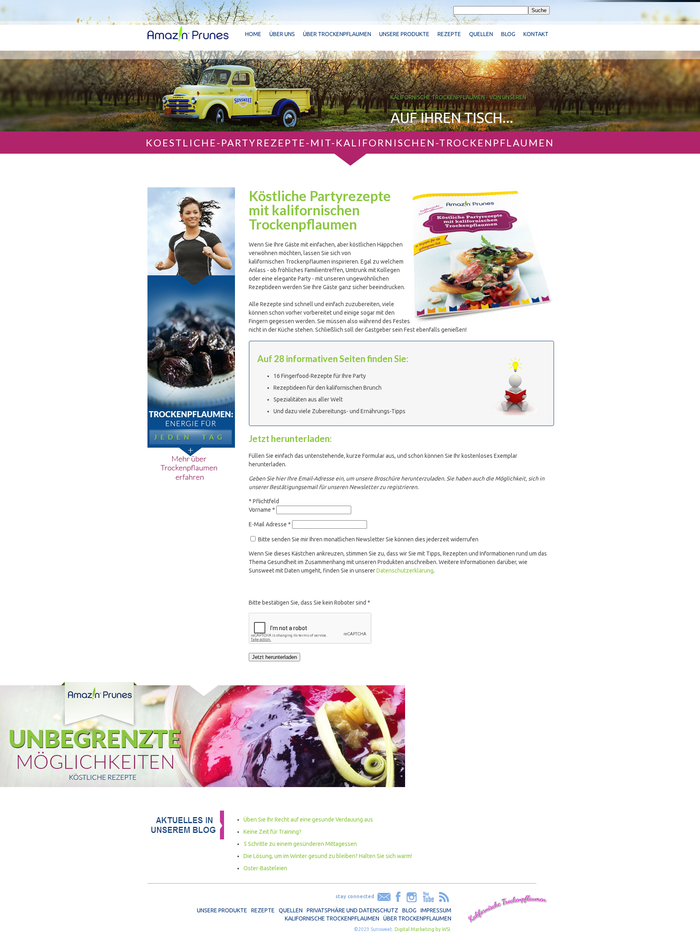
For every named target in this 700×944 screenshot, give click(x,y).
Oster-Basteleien (265, 868)
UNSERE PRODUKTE (222, 910)
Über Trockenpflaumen (337, 34)
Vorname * (262, 509)
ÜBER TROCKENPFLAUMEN (417, 918)
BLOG (409, 910)
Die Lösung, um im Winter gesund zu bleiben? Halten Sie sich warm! (327, 856)
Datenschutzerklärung (404, 570)
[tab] (401, 383)
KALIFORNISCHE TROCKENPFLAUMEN (332, 918)
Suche (538, 10)
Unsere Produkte (404, 34)
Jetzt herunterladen (274, 657)
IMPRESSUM (435, 910)
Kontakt (535, 34)
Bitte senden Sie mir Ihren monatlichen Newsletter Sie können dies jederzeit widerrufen (368, 539)
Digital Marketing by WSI (422, 929)
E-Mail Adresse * (270, 524)
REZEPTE (263, 910)
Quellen (481, 34)
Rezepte (449, 34)
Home (253, 34)
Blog (508, 34)
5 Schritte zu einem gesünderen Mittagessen (300, 844)
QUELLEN (291, 910)
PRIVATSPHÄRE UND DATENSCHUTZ (352, 910)
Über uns (282, 34)
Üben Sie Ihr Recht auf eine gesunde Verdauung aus (308, 819)
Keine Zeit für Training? (272, 831)
